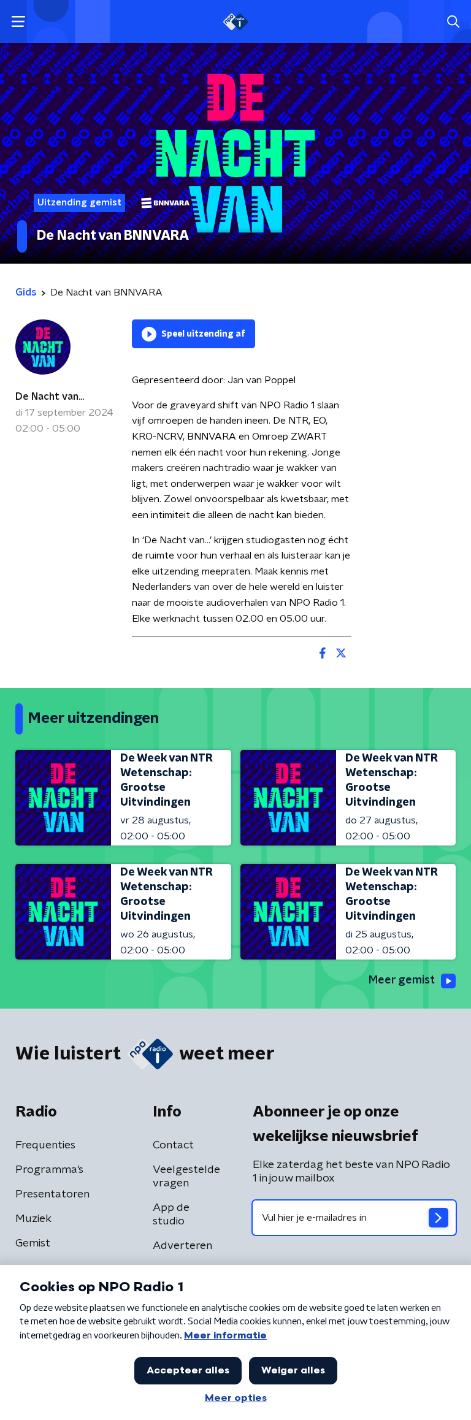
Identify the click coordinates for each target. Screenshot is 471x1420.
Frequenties (45, 1145)
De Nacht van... (49, 397)
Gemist (32, 1243)
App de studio (171, 1214)
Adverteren (182, 1245)
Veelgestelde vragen (186, 1176)
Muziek (33, 1218)
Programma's (49, 1169)
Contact (173, 1145)
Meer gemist (402, 980)
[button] (18, 21)
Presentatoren (52, 1194)
